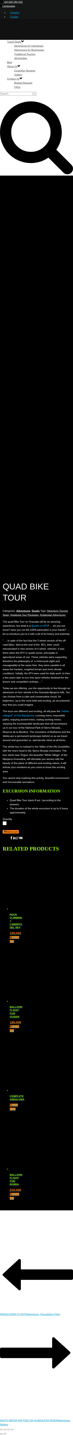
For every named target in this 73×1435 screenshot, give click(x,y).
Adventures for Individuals (28, 45)
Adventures (23, 610)
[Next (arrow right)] (5, 1433)
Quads (36, 610)
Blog (9, 62)
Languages (8, 6)
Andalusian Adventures (53, 615)
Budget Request (23, 82)
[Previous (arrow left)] (1, 1433)
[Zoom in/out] (1, 1429)
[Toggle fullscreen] (5, 1429)
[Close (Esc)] (12, 1429)
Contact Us (13, 78)
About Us (12, 66)
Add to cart (12, 832)
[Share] (8, 1429)
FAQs (17, 87)
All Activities (20, 58)
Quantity (7, 819)
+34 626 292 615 (13, 2)
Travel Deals (14, 41)
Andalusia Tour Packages (24, 615)
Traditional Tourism (24, 54)
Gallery (18, 74)
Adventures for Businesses (29, 50)
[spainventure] (36, 115)
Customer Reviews (24, 70)
